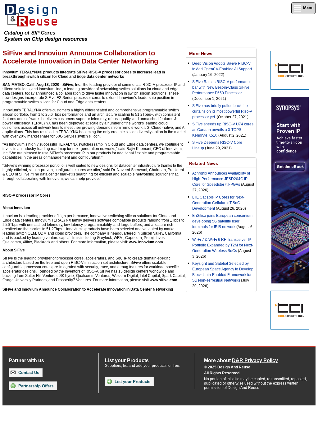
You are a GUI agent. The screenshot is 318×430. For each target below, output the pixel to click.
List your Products (131, 381)
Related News (203, 163)
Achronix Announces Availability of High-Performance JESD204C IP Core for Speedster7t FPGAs (221, 179)
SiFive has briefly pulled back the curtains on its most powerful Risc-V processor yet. (222, 111)
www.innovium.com (146, 242)
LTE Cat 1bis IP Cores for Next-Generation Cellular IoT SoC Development (218, 203)
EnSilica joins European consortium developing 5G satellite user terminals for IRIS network (222, 221)
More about (241, 360)
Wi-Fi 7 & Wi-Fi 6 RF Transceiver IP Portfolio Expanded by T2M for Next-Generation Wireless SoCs (222, 245)
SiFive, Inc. (71, 84)
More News (200, 53)
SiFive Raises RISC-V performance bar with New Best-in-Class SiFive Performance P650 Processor (222, 87)
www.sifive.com (163, 280)
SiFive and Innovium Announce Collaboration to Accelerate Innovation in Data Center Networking (87, 289)
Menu (308, 8)
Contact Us (28, 372)
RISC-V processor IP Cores (26, 195)
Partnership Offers (35, 386)
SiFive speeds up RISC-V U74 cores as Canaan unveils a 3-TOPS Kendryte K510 (222, 130)
